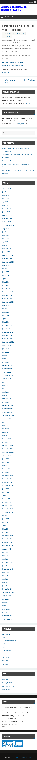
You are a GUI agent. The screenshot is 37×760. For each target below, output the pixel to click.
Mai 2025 (5, 239)
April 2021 (5, 392)
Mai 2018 (5, 492)
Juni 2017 (5, 519)
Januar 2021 (6, 402)
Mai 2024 (5, 275)
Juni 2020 (5, 425)
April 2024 (5, 279)
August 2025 (6, 229)
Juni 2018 (5, 489)
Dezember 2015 (7, 569)
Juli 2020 (5, 422)
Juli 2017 (5, 516)
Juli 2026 (5, 192)
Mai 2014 (5, 599)
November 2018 (7, 479)
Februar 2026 (7, 208)
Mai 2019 (5, 462)
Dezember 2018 (7, 476)
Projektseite (29, 103)
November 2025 (7, 219)
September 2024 (8, 262)
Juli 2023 (5, 309)
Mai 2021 (5, 389)
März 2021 (5, 395)
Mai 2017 (5, 522)
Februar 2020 (7, 439)
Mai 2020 (5, 429)
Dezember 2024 (7, 255)
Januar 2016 (6, 566)
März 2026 (5, 205)
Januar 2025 (6, 252)
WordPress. (28, 757)
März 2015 (5, 582)
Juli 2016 (5, 552)
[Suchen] (32, 133)
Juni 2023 (5, 312)
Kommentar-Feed (8, 686)
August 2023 (6, 305)
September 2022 (8, 342)
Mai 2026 (5, 199)
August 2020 (6, 419)
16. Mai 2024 (20, 34)
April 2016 (5, 559)
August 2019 (6, 455)
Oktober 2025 (7, 222)
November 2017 (7, 509)
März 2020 (5, 435)
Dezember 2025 (7, 215)
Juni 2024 (5, 272)
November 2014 (7, 589)
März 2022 (5, 359)
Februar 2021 (7, 399)
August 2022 (6, 345)
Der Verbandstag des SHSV (8, 81)
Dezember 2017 (7, 505)
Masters (5, 647)
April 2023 (5, 319)
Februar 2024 (7, 285)
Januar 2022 (6, 362)
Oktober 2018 (7, 482)
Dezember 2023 (7, 292)
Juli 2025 (5, 232)
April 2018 (5, 496)
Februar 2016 (7, 562)
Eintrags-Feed (7, 683)
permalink (6, 73)
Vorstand (5, 664)
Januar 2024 (6, 289)
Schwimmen (7, 651)
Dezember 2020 (7, 405)
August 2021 (6, 379)
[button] (30, 2)
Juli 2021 (5, 382)
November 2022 (7, 335)
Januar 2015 (6, 586)
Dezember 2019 (7, 445)
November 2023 (7, 295)
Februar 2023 (7, 325)
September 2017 (8, 512)
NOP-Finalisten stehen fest (29, 81)
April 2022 (5, 355)
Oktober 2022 (7, 339)
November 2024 (7, 259)
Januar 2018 (6, 502)
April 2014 (5, 602)
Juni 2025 (5, 235)
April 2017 (5, 526)
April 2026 (5, 202)
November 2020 (7, 409)
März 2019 (5, 465)
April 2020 (5, 432)
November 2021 (7, 369)
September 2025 (8, 225)
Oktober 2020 (7, 412)
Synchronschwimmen (10, 654)
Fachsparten (6, 634)
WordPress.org (7, 689)
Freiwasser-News (8, 161)
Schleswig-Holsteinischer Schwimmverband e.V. (14, 8)
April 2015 (5, 579)
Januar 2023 (6, 329)
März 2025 (5, 245)
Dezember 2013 (7, 616)
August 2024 (6, 265)
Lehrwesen (10, 34)
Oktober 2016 (7, 542)
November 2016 (7, 539)
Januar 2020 (6, 442)
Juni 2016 (5, 556)
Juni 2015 (5, 572)
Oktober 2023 (7, 299)
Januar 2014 (6, 612)
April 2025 (5, 242)
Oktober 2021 (7, 372)
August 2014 (6, 596)
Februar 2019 (7, 469)
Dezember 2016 (7, 536)
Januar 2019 (6, 472)
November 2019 (7, 449)
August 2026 (6, 188)
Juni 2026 (5, 195)
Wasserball (6, 657)
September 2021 (8, 375)
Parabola (19, 757)
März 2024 (5, 282)
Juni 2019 (5, 459)
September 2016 (8, 546)
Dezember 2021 (7, 365)
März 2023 (5, 322)
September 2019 (8, 452)
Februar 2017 (7, 532)
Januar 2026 (6, 212)
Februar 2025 (7, 249)
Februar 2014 (7, 609)
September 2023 (8, 302)
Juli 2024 (5, 269)
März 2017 (5, 529)
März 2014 (5, 606)
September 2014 (8, 592)
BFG (4, 637)
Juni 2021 (5, 385)
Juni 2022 (5, 349)
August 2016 (6, 549)
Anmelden (5, 679)
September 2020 (8, 415)
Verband (5, 661)
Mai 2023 (5, 315)
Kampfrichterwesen (9, 641)
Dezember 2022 (7, 332)
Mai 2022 (5, 352)
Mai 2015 (5, 576)
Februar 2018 (7, 499)
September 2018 (8, 485)
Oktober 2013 (7, 619)
